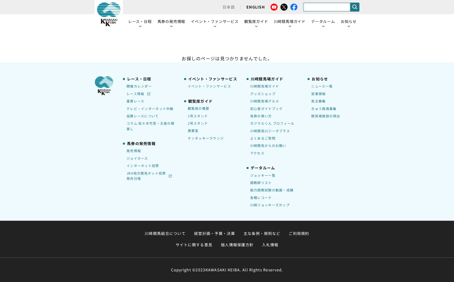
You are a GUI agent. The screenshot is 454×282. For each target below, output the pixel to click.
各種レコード (261, 197)
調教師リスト (261, 182)
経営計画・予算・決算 (214, 233)
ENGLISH (255, 7)
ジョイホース (137, 158)
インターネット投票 (143, 165)
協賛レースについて (143, 116)
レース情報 (135, 93)
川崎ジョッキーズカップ (270, 205)
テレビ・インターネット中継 (150, 108)
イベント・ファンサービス (215, 21)
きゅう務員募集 (323, 108)
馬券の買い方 (261, 116)
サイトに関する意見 (194, 244)
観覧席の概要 (199, 108)
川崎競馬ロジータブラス (270, 130)
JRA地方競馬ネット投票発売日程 (146, 176)
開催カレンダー (139, 86)
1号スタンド (198, 116)
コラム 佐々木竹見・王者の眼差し (151, 126)
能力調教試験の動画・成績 (271, 190)
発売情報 (134, 150)
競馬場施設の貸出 (325, 116)
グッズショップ (262, 93)
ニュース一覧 (322, 86)
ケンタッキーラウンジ (206, 138)
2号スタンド (198, 123)
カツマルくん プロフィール (272, 123)
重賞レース (135, 101)
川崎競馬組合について (165, 233)
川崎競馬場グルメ (264, 101)
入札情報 (270, 244)
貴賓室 (193, 130)
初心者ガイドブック (266, 108)
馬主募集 (318, 101)
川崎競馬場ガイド (264, 86)
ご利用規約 (299, 233)
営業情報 (318, 93)
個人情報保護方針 (237, 244)
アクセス (257, 153)
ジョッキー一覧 (262, 175)
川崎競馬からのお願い (268, 145)
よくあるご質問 (262, 138)
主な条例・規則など (262, 233)
